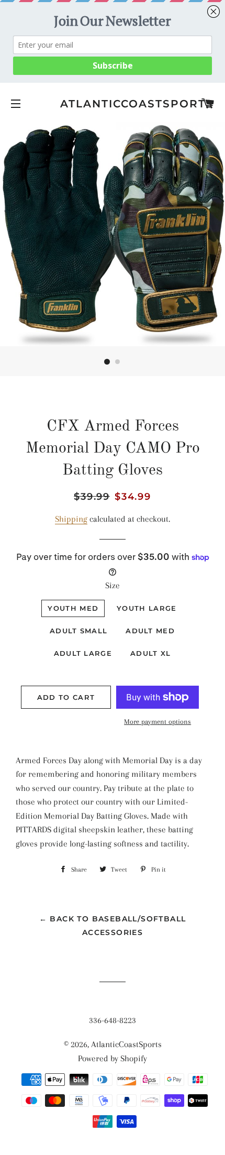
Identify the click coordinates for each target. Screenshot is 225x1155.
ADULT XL (150, 653)
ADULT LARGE (83, 653)
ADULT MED (150, 630)
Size (112, 585)
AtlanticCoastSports (112, 103)
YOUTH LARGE (146, 608)
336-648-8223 (112, 1020)
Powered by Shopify (112, 1058)
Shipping (71, 519)
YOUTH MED (73, 608)
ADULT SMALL (78, 630)
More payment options (157, 721)
